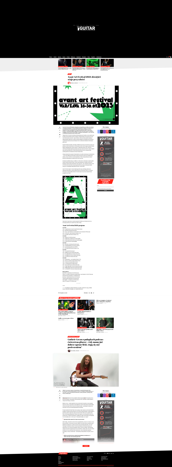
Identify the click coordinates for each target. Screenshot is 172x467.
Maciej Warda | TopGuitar (62, 315)
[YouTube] (108, 453)
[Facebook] (99, 131)
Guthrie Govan (65, 397)
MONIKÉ (90, 287)
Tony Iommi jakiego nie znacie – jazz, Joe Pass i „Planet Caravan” (64, 69)
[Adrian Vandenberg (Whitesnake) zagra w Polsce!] (86, 323)
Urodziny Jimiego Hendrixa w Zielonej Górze (84, 312)
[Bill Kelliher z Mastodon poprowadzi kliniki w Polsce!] (105, 323)
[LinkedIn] (113, 131)
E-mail (98, 185)
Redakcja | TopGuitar (80, 314)
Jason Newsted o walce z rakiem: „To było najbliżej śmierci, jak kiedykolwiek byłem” (107, 69)
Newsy (88, 66)
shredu (84, 397)
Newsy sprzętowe (92, 66)
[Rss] (113, 453)
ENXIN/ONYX (84, 287)
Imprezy (60, 309)
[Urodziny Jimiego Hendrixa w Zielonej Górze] (86, 305)
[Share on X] (60, 132)
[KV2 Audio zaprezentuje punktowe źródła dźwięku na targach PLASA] (93, 63)
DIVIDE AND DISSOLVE (74, 287)
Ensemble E (80, 287)
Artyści (66, 66)
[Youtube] (107, 131)
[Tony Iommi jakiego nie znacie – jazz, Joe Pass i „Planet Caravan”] (64, 63)
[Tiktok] (110, 131)
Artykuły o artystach (61, 66)
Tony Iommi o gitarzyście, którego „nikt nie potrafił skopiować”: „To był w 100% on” (78, 69)
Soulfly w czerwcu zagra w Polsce (66, 318)
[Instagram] (104, 131)
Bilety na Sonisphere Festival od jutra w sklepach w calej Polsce (103, 301)
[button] (60, 137)
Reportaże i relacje (64, 309)
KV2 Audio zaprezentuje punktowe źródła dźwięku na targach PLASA (92, 69)
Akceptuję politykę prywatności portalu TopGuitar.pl (104, 188)
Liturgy (87, 287)
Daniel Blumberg (67, 287)
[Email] (60, 135)
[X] (101, 131)
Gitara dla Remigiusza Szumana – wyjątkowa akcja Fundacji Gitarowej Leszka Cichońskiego (66, 313)
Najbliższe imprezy (83, 327)
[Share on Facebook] (60, 130)
